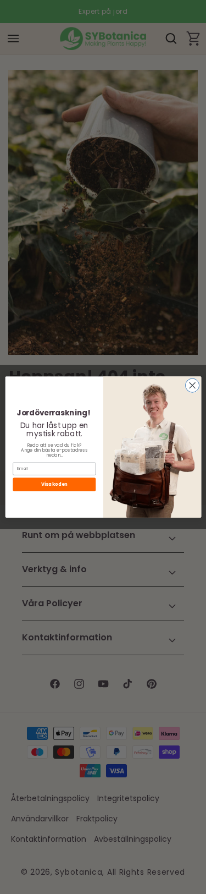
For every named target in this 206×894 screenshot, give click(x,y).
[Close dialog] (192, 385)
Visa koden (54, 484)
